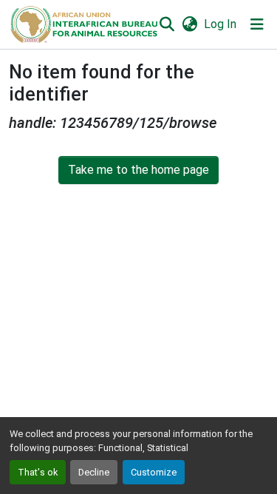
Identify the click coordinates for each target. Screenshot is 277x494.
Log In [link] (220, 24)
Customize (154, 472)
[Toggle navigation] (257, 24)
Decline (93, 472)
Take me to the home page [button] (138, 170)
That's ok (38, 472)
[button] (83, 24)
